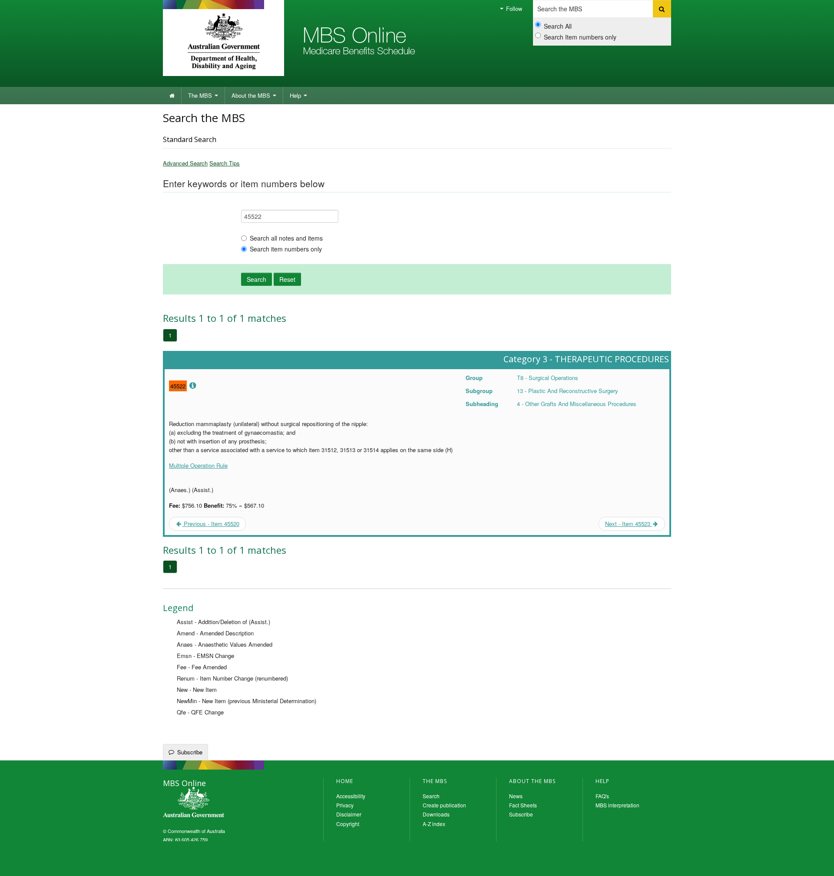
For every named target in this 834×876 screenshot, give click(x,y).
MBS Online (217, 803)
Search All (558, 26)
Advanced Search (185, 163)
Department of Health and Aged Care (223, 41)
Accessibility (350, 796)
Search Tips (224, 163)
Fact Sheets (523, 805)
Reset (287, 279)
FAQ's (602, 796)
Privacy (345, 805)
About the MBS (252, 95)
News (516, 796)
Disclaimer (348, 814)
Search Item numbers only (580, 37)
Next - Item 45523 (628, 523)
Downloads (436, 814)
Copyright (347, 823)
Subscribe (189, 752)
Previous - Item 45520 (210, 523)
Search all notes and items (286, 238)
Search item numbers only (286, 249)
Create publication (444, 805)
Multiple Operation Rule (198, 465)
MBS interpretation (617, 805)
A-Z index (434, 823)
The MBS (201, 95)
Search (256, 279)
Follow (513, 8)
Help (296, 95)
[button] (816, 863)
